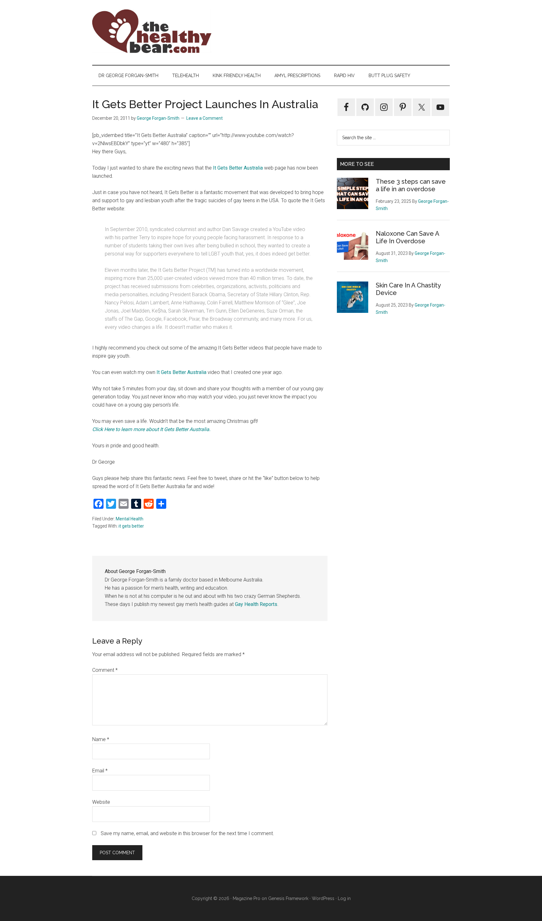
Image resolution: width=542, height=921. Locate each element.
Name (100, 739)
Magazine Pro (246, 898)
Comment (105, 670)
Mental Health (129, 518)
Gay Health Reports (256, 604)
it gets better (131, 526)
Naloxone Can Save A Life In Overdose (407, 237)
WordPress (323, 898)
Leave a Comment (204, 118)
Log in (344, 898)
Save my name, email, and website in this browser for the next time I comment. (187, 833)
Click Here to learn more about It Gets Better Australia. (151, 429)
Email (100, 771)
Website (101, 802)
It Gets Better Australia (238, 168)
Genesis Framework (288, 898)
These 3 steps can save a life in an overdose (411, 185)
